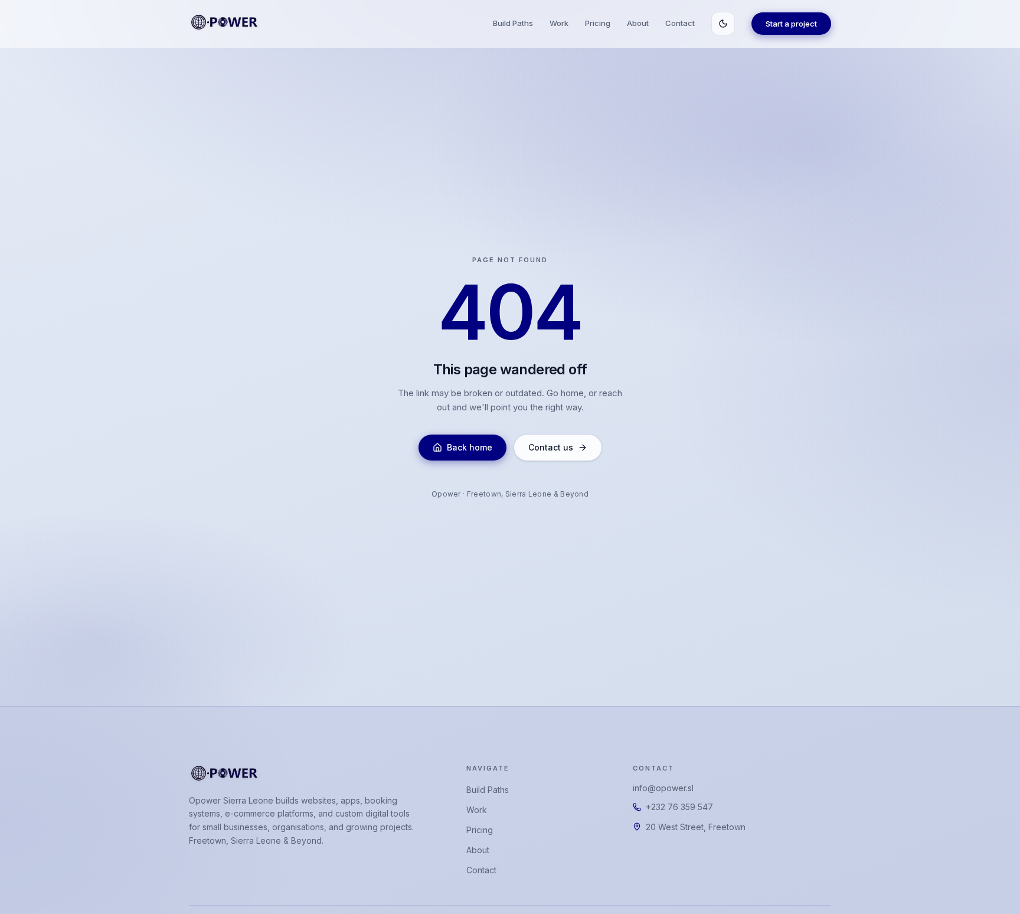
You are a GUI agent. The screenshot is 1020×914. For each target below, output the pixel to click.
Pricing (597, 23)
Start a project (791, 23)
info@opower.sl (663, 788)
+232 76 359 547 (679, 807)
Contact (680, 23)
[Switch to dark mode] (723, 23)
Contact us (550, 447)
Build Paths (513, 23)
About (638, 23)
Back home (469, 447)
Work (559, 23)
